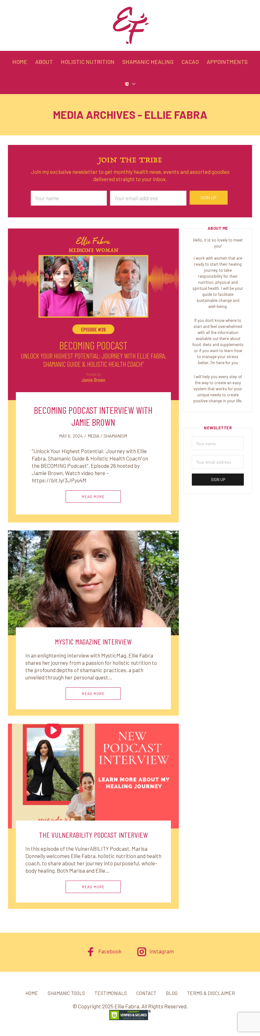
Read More (93, 496)
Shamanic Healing (147, 61)
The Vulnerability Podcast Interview (93, 834)
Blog (172, 993)
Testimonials (110, 993)
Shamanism (115, 436)
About (44, 61)
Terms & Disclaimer (211, 993)
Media (94, 436)
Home (19, 61)
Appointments (227, 61)
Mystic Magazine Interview (93, 641)
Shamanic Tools (66, 993)
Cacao (190, 61)
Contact (146, 993)
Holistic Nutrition (87, 61)
